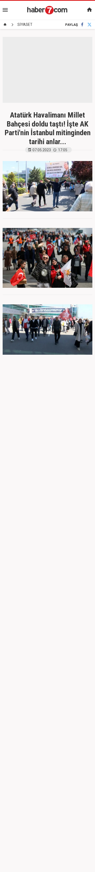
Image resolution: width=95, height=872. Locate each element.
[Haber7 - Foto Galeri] (47, 10)
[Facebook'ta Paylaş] (82, 24)
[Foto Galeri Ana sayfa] (5, 24)
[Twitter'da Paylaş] (89, 24)
